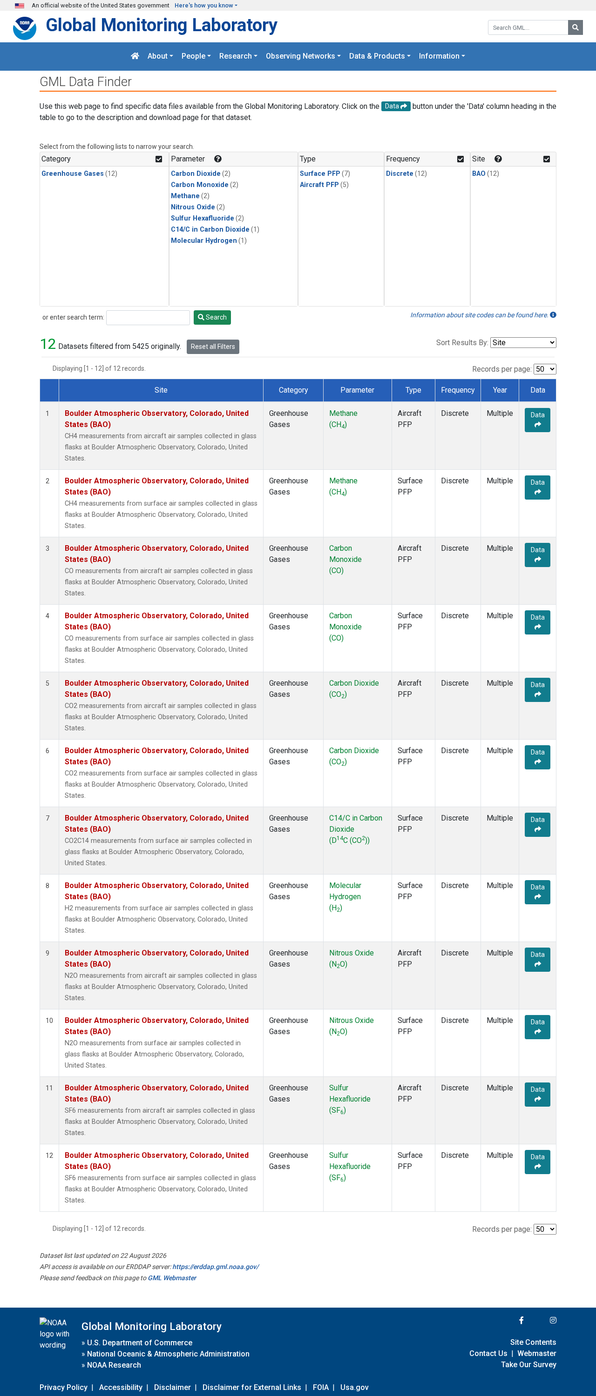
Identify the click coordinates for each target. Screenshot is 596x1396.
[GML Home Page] (135, 56)
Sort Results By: (462, 342)
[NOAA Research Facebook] (509, 1320)
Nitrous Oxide (193, 207)
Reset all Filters (213, 346)
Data (538, 415)
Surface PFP (320, 174)
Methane (185, 196)
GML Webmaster (172, 1278)
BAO (479, 174)
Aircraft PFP (319, 185)
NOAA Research (114, 1365)
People (193, 56)
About (158, 56)
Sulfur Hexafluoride (202, 218)
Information (439, 56)
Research (235, 56)
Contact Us (488, 1353)
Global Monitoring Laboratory (162, 24)
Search (215, 317)
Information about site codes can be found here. (480, 315)
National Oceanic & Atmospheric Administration (168, 1353)
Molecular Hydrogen (204, 241)
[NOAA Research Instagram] (541, 1320)
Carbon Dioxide (196, 174)
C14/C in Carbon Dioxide (210, 230)
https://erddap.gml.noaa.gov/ (215, 1266)
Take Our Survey (528, 1364)
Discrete (399, 174)
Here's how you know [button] (204, 5)
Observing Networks (300, 56)
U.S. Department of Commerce (139, 1342)
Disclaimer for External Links (252, 1387)
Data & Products (377, 56)
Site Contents (533, 1342)
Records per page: (502, 369)
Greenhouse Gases (72, 174)
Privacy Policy (64, 1387)
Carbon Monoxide (200, 185)
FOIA (321, 1387)
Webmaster (536, 1353)
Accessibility (120, 1387)
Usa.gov (354, 1387)
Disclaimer (172, 1387)
